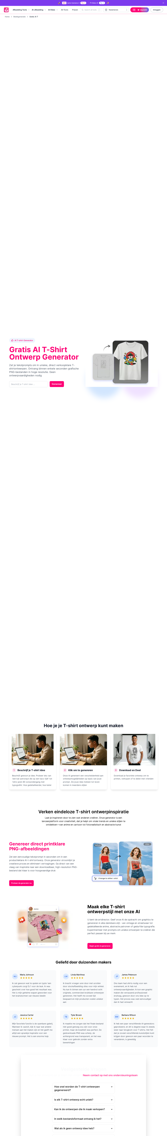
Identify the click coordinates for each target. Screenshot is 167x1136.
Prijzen (75, 10)
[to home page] (6, 9)
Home (7, 17)
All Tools (64, 10)
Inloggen (157, 10)
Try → (83, 3)
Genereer (57, 384)
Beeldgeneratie (19, 17)
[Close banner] (163, 3)
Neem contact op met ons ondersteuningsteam (110, 1075)
